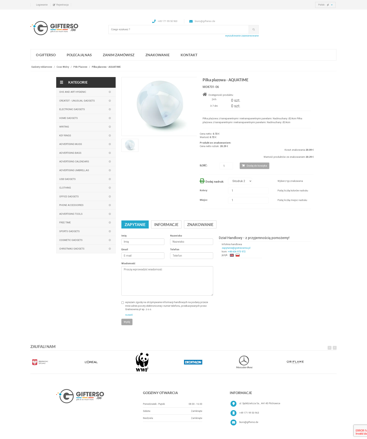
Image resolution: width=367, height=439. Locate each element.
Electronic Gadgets (72, 109)
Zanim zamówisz (118, 55)
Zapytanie (135, 224)
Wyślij (127, 321)
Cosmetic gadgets (71, 240)
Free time (65, 222)
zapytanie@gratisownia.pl (236, 247)
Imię (124, 235)
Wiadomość (128, 263)
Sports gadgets (69, 231)
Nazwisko (176, 235)
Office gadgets (69, 196)
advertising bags (70, 152)
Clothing (65, 187)
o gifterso (46, 55)
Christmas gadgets (71, 248)
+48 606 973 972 (237, 251)
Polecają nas (79, 55)
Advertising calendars (74, 161)
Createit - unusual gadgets (77, 100)
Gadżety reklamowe (41, 67)
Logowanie (42, 4)
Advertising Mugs (70, 144)
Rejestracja (62, 4)
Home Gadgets (68, 118)
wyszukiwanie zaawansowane (242, 35)
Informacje (166, 224)
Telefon (174, 249)
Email (124, 249)
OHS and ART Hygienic (72, 91)
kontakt (189, 55)
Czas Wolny (63, 67)
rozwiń (129, 314)
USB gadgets (67, 179)
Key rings (65, 135)
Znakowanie (157, 55)
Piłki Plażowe (80, 67)
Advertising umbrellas (74, 170)
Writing (64, 126)
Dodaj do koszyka (257, 165)
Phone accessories (71, 205)
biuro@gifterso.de (248, 422)
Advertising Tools (71, 213)
